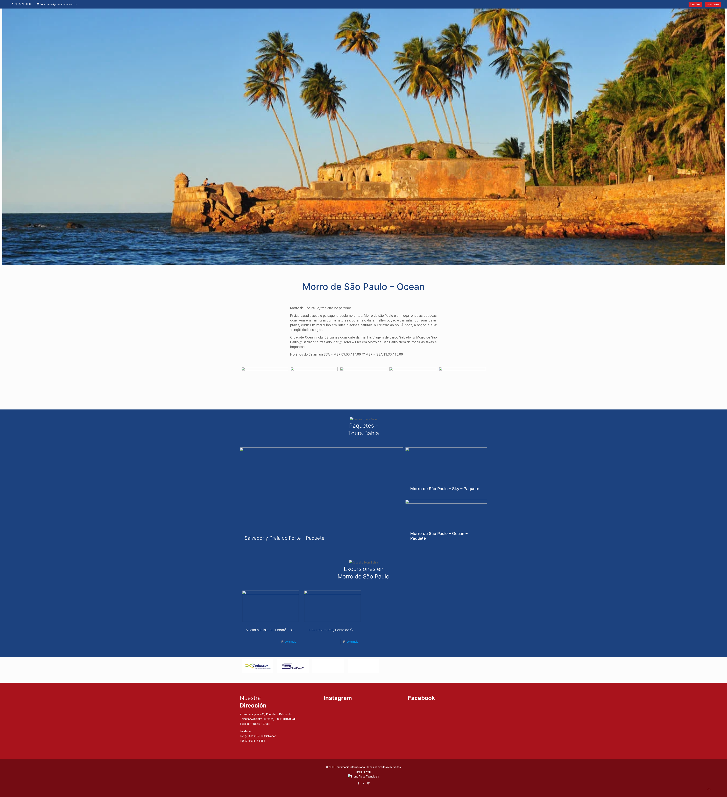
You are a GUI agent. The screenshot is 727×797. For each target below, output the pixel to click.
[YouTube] (364, 783)
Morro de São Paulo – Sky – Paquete (444, 488)
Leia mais (290, 641)
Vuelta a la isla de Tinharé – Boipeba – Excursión (283, 630)
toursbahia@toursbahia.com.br (58, 4)
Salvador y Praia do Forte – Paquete (284, 538)
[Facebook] (358, 783)
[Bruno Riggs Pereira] (363, 776)
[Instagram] (369, 783)
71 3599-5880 (22, 4)
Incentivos (713, 4)
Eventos (695, 4)
